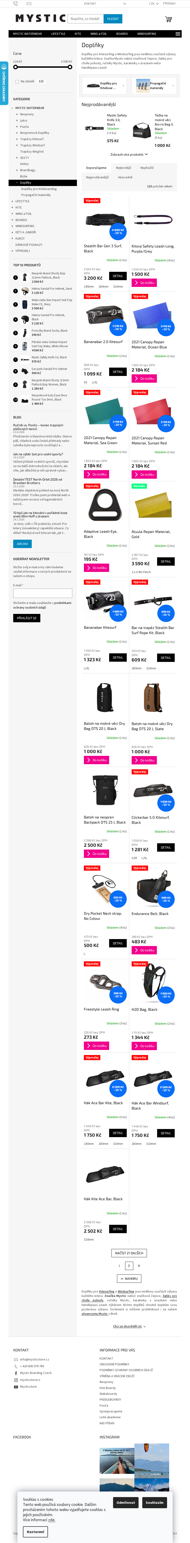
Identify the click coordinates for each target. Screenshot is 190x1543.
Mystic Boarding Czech (36, 1373)
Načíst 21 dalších (129, 1253)
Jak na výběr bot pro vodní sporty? (38, 454)
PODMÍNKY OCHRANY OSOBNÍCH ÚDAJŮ (126, 1370)
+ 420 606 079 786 (32, 1366)
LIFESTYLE (22, 201)
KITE (19, 207)
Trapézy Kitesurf (32, 139)
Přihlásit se (27, 618)
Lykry (23, 120)
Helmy (24, 164)
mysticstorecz (30, 1380)
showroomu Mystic (95, 1314)
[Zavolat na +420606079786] (20, 3)
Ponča (24, 127)
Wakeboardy (108, 1394)
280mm (103, 286)
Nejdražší (147, 168)
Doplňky (25, 182)
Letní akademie (110, 1417)
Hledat (113, 19)
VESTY (24, 158)
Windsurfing (126, 1291)
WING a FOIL (24, 214)
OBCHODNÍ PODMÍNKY (114, 1364)
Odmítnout (126, 1502)
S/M (134, 858)
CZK (152, 4)
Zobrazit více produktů (127, 154)
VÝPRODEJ (23, 251)
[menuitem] (28, 34)
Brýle (23, 176)
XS (85, 382)
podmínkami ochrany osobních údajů (42, 605)
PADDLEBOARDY (110, 1399)
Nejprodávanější (97, 177)
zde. (51, 1520)
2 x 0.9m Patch (141, 572)
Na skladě (32, 81)
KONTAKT (90, 4)
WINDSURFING (25, 226)
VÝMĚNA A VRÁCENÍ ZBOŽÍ (117, 1376)
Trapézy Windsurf (32, 145)
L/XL (95, 382)
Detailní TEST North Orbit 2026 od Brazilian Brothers (37, 481)
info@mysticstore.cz (34, 1359)
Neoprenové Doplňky (34, 133)
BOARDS (21, 220)
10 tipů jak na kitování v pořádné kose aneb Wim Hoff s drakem (40, 514)
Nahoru (131, 1278)
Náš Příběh (107, 1423)
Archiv (22, 544)
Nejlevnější (123, 168)
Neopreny (27, 114)
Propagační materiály (36, 195)
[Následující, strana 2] (129, 1266)
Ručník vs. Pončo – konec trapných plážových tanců (38, 426)
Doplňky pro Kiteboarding (39, 189)
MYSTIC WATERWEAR (30, 108)
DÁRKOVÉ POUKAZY (29, 245)
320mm (118, 286)
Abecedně (125, 177)
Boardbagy (27, 170)
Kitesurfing (106, 1291)
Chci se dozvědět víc (127, 1326)
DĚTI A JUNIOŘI (26, 232)
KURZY (20, 238)
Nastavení (35, 1531)
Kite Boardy (108, 1388)
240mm (89, 286)
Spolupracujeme (111, 1411)
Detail (118, 276)
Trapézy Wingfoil (32, 151)
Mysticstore (28, 1386)
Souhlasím (155, 1502)
